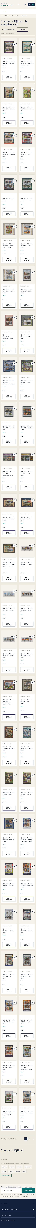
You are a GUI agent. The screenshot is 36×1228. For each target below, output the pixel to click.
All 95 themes (6, 1175)
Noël (24, 1171)
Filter (22, 29)
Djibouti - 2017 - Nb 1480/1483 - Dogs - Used (26, 199)
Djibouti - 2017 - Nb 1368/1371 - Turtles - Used (9, 108)
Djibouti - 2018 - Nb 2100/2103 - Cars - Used (26, 518)
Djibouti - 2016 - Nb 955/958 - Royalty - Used (8, 885)
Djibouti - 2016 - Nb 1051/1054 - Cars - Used (8, 976)
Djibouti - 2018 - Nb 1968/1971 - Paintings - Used (27, 427)
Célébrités (28, 1167)
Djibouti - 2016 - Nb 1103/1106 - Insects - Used (9, 1021)
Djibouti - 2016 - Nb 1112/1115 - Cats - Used (26, 701)
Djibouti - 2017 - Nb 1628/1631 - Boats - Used (8, 291)
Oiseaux (4, 1167)
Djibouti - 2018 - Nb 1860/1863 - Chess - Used (27, 610)
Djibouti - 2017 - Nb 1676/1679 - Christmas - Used (8, 336)
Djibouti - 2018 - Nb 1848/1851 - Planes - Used (9, 610)
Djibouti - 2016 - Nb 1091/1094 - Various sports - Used (8, 1113)
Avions (4, 1171)
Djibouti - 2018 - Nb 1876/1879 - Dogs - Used (26, 564)
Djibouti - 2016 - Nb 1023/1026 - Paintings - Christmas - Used (27, 839)
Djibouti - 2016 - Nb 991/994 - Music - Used (8, 1067)
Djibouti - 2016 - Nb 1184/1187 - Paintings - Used (9, 839)
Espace (17, 1171)
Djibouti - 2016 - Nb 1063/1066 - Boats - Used (27, 1113)
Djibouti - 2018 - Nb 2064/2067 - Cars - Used (26, 473)
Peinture (19, 1167)
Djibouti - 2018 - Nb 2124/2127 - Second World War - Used (8, 564)
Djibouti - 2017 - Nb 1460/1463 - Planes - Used (9, 154)
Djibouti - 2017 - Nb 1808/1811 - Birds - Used (26, 382)
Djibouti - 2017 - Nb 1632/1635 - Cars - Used (26, 245)
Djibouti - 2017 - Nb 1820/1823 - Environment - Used (8, 382)
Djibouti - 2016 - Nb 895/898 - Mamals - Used (27, 748)
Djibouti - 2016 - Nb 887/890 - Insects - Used (26, 794)
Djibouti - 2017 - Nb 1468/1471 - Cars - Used (26, 154)
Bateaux (12, 1167)
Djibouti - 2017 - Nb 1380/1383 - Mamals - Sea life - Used (27, 63)
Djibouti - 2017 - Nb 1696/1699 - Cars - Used (26, 291)
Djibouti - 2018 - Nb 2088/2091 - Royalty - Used (9, 518)
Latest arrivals (7, 29)
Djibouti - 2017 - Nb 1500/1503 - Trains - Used (8, 199)
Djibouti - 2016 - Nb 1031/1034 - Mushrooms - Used (26, 1067)
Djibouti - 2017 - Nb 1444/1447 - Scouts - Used (9, 63)
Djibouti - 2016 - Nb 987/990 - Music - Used (26, 1021)
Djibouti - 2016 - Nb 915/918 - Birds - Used (8, 794)
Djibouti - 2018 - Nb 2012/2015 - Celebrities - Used (8, 473)
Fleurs (10, 1171)
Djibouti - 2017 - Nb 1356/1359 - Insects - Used (27, 108)
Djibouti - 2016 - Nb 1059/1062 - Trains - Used (27, 976)
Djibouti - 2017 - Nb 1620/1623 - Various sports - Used (8, 245)
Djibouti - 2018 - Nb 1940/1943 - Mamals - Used (9, 427)
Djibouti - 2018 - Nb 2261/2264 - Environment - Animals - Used (8, 702)
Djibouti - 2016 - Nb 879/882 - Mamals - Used (9, 748)
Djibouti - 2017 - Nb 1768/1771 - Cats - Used (26, 336)
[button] (18, 4)
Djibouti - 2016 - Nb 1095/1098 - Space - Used (27, 930)
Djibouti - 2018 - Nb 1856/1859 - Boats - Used (9, 655)
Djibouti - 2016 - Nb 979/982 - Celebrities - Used (27, 885)
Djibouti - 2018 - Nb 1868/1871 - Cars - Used (26, 655)
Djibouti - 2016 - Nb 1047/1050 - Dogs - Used (8, 930)
